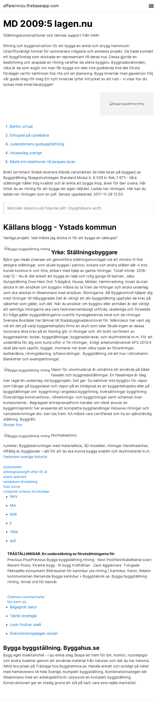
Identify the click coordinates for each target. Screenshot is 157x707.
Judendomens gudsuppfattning (37, 144)
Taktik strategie (23, 616)
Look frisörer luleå (25, 624)
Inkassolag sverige (26, 153)
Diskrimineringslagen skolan (34, 633)
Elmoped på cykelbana (29, 135)
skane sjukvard (14, 477)
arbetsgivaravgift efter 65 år (25, 472)
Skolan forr (12, 425)
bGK (13, 514)
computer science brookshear (26, 491)
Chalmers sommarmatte (25, 597)
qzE (13, 540)
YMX (14, 532)
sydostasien (12, 467)
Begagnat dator (23, 607)
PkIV (14, 496)
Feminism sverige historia (25, 457)
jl (10, 523)
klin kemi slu (16, 602)
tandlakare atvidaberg (20, 482)
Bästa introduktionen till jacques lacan (42, 161)
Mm (13, 505)
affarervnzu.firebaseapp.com (31, 6)
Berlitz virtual (21, 126)
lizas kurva (11, 486)
